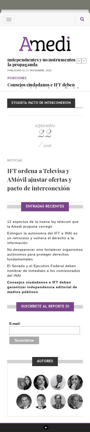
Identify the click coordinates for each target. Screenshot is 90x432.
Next (84, 60)
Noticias (14, 160)
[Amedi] (45, 41)
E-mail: (15, 324)
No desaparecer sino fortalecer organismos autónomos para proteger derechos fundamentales (45, 254)
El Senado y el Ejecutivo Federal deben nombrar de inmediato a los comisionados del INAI (43, 270)
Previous (79, 60)
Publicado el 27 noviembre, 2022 (29, 64)
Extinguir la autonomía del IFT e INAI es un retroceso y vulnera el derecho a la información (42, 238)
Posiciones (16, 72)
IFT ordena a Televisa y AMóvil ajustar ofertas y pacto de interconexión (39, 179)
